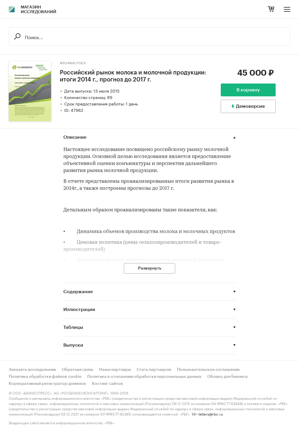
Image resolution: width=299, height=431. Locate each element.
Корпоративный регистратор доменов (47, 384)
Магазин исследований (38, 9)
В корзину (248, 90)
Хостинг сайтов (107, 384)
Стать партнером (154, 370)
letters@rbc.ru (211, 413)
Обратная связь (77, 370)
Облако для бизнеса (227, 377)
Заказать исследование (32, 370)
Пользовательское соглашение (208, 370)
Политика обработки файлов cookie (45, 377)
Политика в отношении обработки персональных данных (144, 377)
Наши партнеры (115, 370)
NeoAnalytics (73, 63)
